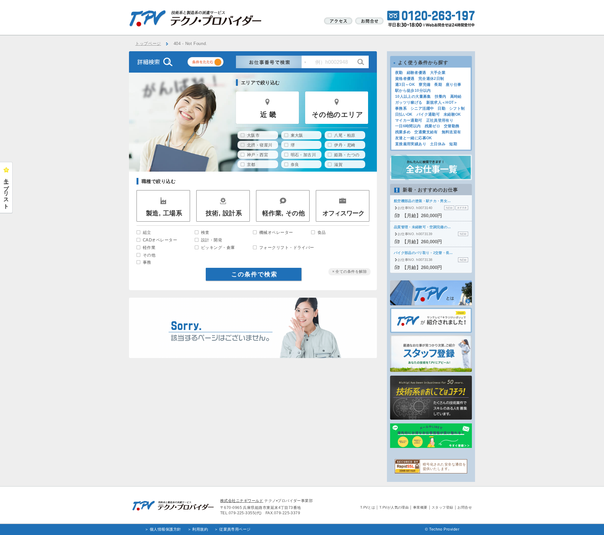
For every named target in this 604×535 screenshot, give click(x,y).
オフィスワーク (343, 213)
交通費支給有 (426, 132)
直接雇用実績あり (410, 144)
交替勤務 (451, 126)
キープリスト (6, 191)
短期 (453, 144)
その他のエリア (337, 115)
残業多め (403, 132)
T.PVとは (367, 507)
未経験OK (452, 114)
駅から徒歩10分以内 (413, 90)
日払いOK (404, 114)
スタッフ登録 (442, 507)
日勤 (441, 108)
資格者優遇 (405, 78)
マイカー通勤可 (408, 120)
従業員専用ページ (235, 529)
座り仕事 (453, 84)
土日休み (437, 144)
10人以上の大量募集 (413, 96)
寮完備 (424, 84)
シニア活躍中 (422, 108)
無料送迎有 (451, 132)
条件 (213, 63)
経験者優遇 (416, 72)
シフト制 (457, 108)
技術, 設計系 (224, 213)
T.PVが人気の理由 (394, 507)
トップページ (148, 43)
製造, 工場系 (164, 213)
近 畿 (268, 115)
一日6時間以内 (408, 126)
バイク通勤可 (428, 114)
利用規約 (200, 529)
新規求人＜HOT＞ (442, 102)
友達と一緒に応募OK (413, 138)
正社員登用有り (440, 120)
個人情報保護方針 (165, 529)
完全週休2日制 (431, 78)
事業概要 (420, 507)
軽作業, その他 (283, 213)
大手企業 (437, 72)
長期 (438, 84)
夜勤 (399, 72)
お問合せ (464, 507)
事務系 (401, 108)
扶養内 (440, 96)
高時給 (456, 96)
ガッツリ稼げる (408, 102)
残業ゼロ (432, 126)
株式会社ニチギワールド (241, 501)
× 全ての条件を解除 (349, 271)
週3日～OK (405, 84)
